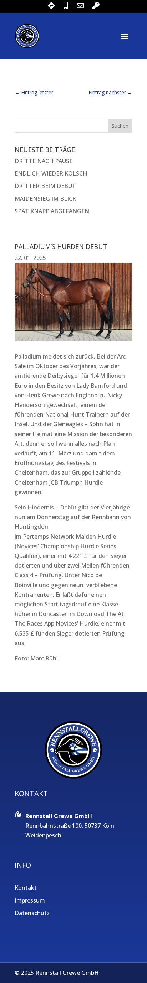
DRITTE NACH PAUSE (43, 161)
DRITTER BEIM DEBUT (45, 186)
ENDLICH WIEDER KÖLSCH (51, 173)
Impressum (30, 900)
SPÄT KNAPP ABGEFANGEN (52, 211)
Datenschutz (32, 913)
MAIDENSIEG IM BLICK (45, 199)
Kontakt (26, 888)
